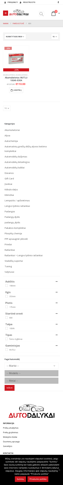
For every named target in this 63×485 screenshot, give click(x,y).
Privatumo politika (38, 479)
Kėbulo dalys (11, 189)
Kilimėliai (9, 194)
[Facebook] (58, 2)
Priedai (8, 244)
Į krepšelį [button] (17, 90)
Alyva (7, 135)
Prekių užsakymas (11, 428)
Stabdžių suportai (14, 260)
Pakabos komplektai (15, 227)
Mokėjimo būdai (10, 437)
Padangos (10, 211)
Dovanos (9, 172)
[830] (6, 317)
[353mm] (6, 296)
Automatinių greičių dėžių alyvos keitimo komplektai (26, 149)
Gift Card (9, 178)
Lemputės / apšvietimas (17, 200)
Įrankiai (8, 183)
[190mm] (6, 285)
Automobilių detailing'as (17, 161)
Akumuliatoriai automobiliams (27, 75)
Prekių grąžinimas (10, 432)
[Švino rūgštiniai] (6, 339)
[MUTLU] (6, 349)
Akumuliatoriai (9, 75)
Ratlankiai (10, 249)
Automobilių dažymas (16, 156)
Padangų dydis (12, 216)
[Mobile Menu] (5, 13)
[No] (59, 469)
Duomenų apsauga (11, 441)
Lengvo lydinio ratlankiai (17, 205)
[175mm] (6, 307)
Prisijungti (13, 2)
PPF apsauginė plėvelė (16, 238)
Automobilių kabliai (15, 167)
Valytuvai (9, 271)
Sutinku (20, 479)
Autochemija (11, 140)
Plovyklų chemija (13, 233)
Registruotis (29, 2)
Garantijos (7, 446)
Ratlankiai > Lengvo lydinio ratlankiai (24, 255)
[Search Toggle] (41, 13)
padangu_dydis (12, 222)
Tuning (8, 266)
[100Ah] (6, 328)
